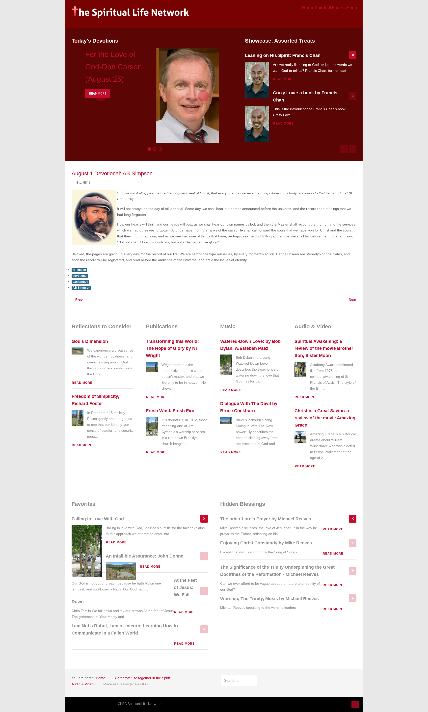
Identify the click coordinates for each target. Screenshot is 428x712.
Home (308, 7)
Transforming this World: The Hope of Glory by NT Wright (172, 348)
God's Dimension (90, 341)
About (353, 7)
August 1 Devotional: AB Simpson (112, 173)
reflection (79, 270)
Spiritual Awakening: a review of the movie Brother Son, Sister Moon (323, 348)
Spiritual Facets (330, 7)
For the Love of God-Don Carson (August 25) (113, 66)
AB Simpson (81, 287)
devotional (80, 276)
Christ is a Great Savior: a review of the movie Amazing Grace (324, 418)
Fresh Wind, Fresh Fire (170, 410)
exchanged (80, 281)
